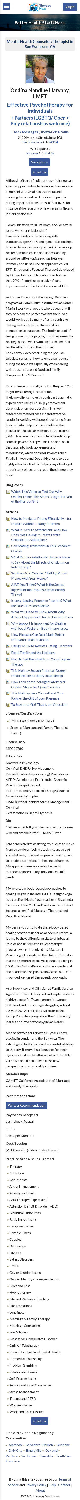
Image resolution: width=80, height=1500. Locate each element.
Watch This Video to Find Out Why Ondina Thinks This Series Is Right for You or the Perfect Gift (41, 496)
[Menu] (6, 6)
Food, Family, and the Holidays (33, 652)
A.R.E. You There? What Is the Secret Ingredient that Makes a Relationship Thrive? (38, 589)
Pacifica (12, 1456)
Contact (64, 1485)
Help (52, 1485)
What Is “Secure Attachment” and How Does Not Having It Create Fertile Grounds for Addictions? (39, 535)
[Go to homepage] (40, 11)
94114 (53, 142)
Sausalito (46, 1456)
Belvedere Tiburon (39, 1445)
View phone (39, 162)
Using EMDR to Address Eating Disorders (41, 646)
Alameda (15, 1445)
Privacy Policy (35, 1485)
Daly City (15, 1450)
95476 (49, 153)
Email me (39, 172)
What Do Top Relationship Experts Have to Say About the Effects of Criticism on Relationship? (40, 562)
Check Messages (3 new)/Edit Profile (40, 132)
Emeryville (33, 1450)
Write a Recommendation (26, 1105)
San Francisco (32, 142)
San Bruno (28, 1456)
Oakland (51, 1450)
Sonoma (32, 153)
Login (70, 6)
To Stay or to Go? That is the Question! (39, 704)
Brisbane (63, 1445)
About (40, 1490)
